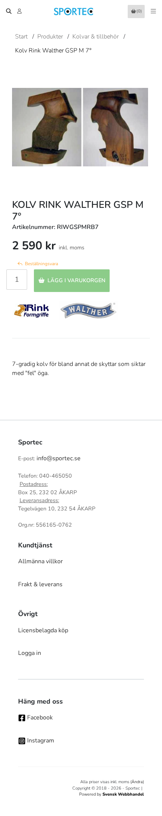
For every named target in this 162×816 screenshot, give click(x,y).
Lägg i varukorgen (76, 280)
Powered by (111, 794)
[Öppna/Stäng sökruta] (8, 11)
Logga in (29, 653)
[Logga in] (20, 11)
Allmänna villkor (40, 561)
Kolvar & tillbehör (95, 36)
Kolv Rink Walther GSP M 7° (53, 50)
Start (21, 36)
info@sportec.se (59, 458)
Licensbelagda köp (43, 630)
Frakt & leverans (40, 584)
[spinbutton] (16, 279)
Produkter (50, 36)
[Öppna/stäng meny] (153, 11)
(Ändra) (137, 782)
